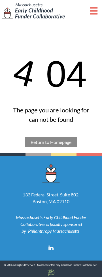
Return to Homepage (51, 142)
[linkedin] (51, 249)
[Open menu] (94, 11)
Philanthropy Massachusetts (53, 231)
